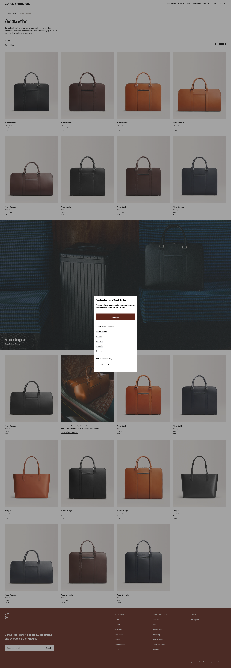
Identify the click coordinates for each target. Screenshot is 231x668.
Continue (115, 317)
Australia (99, 346)
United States (101, 331)
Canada (99, 336)
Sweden (99, 351)
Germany (99, 341)
